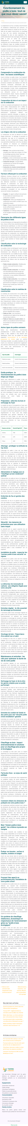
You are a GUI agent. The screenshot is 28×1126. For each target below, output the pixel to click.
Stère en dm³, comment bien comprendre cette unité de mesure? (7, 989)
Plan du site (14, 1125)
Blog (3, 20)
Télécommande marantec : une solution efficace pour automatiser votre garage (21, 990)
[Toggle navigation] (25, 2)
